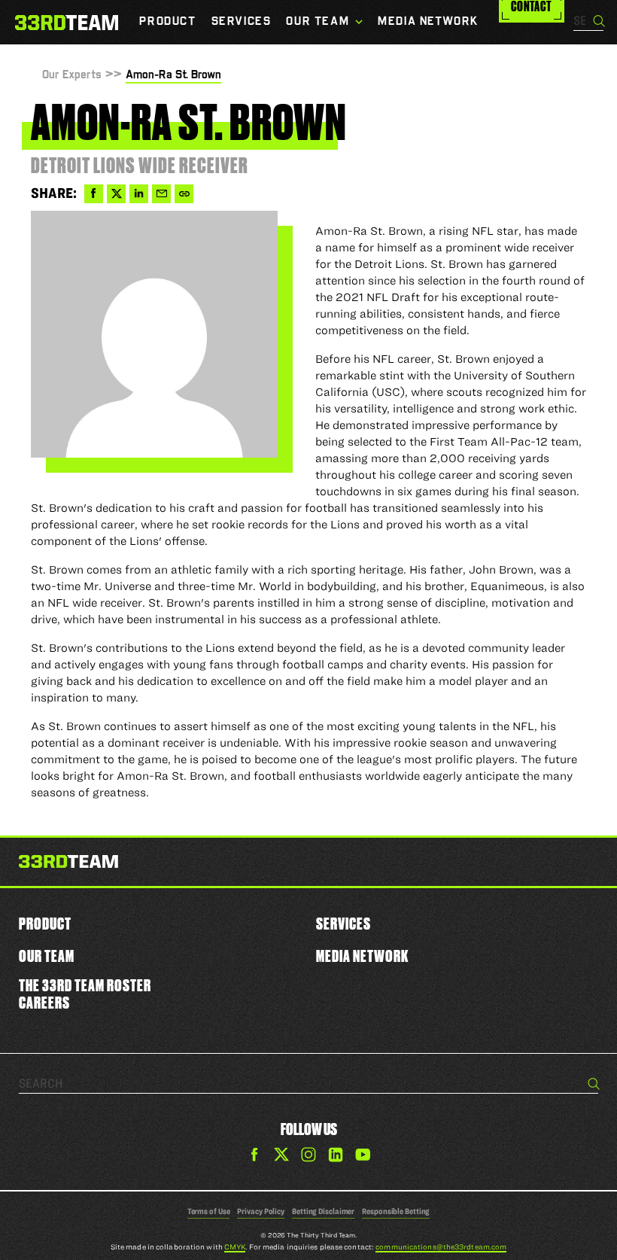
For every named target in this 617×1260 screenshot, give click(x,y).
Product (45, 923)
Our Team (46, 955)
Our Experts (72, 75)
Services (343, 923)
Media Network (362, 955)
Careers (44, 1002)
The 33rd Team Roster (85, 984)
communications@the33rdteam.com (440, 1247)
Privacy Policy (260, 1211)
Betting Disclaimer (323, 1211)
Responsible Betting (396, 1211)
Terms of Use (208, 1211)
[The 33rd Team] (68, 864)
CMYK (234, 1247)
